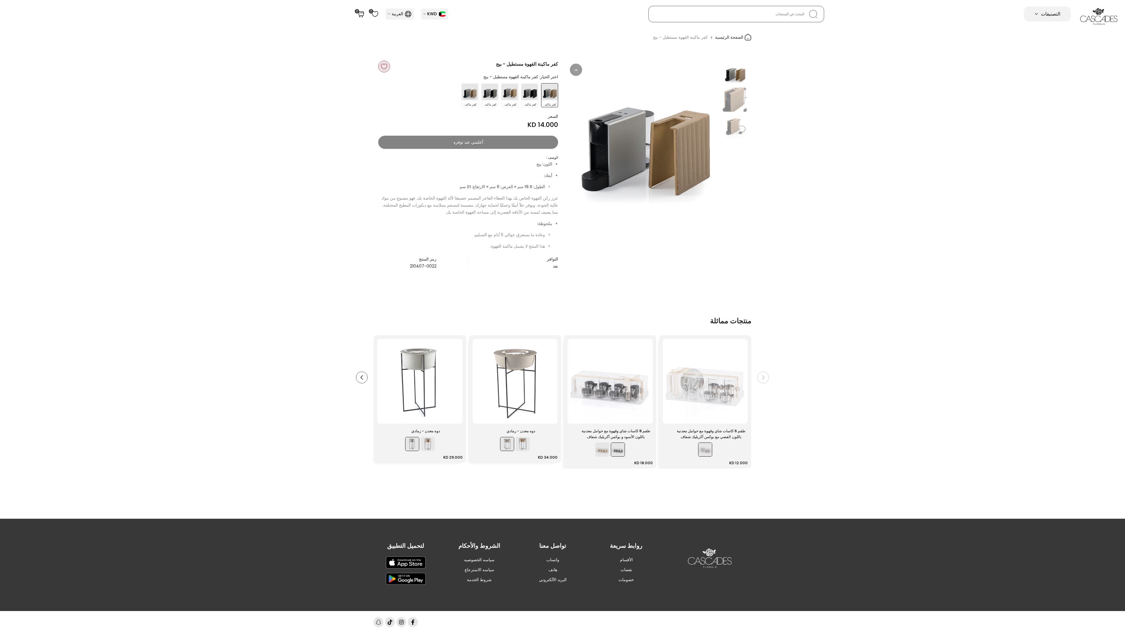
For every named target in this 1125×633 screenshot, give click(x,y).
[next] (578, 137)
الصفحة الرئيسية (729, 37)
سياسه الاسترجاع (479, 570)
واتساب (552, 560)
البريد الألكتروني (553, 580)
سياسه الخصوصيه (479, 560)
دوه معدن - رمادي (521, 431)
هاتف (552, 570)
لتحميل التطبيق (405, 546)
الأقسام (626, 560)
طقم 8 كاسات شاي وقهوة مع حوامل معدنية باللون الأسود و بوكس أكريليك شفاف (616, 434)
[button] (384, 66)
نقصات (626, 570)
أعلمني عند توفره (468, 142)
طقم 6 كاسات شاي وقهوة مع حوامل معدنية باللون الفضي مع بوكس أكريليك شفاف (711, 434)
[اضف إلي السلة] (670, 416)
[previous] (708, 137)
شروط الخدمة (479, 580)
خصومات (626, 580)
